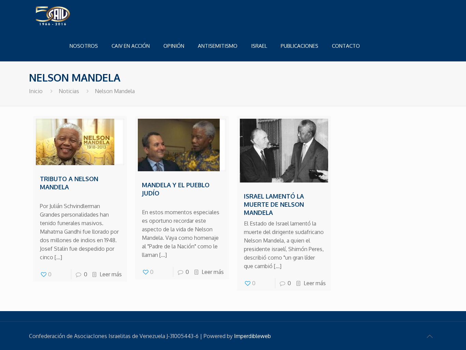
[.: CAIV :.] (70, 15)
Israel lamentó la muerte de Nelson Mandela (274, 204)
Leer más (111, 274)
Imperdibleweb (252, 336)
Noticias (69, 91)
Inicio (36, 91)
